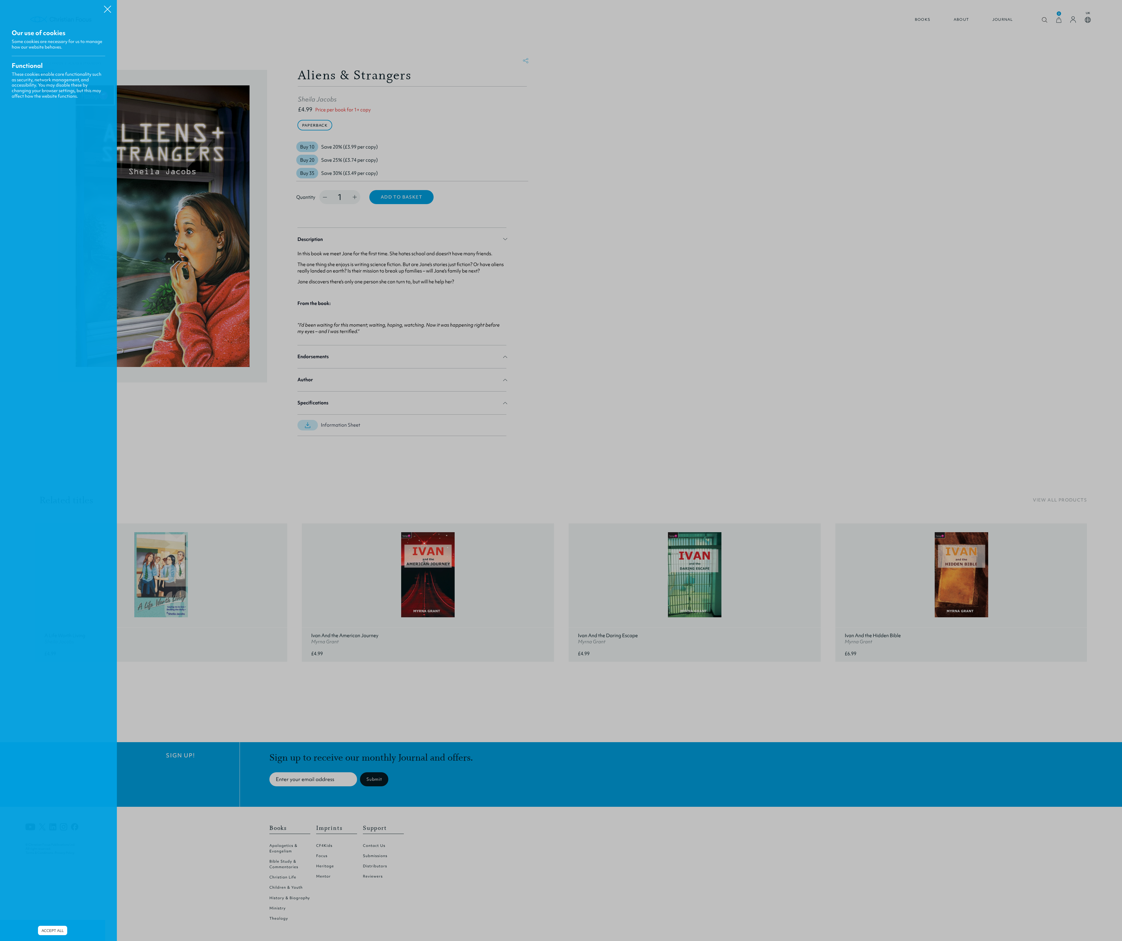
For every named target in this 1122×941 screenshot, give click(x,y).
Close (107, 7)
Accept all (52, 930)
